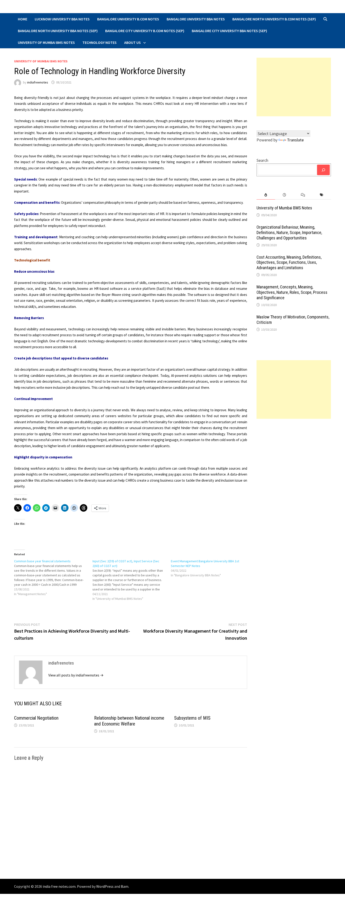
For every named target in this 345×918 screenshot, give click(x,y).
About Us (132, 42)
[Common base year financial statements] (53, 577)
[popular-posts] (266, 195)
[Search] (323, 170)
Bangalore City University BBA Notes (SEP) (229, 30)
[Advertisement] (294, 87)
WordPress (105, 886)
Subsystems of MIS (192, 718)
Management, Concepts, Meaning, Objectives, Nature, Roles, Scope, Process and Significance (292, 292)
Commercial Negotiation (36, 718)
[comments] (303, 195)
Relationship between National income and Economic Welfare (129, 721)
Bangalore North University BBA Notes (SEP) (58, 30)
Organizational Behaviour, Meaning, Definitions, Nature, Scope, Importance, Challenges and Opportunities (289, 232)
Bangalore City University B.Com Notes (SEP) (144, 30)
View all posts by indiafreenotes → (76, 675)
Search (262, 160)
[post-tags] (321, 195)
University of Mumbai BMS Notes (46, 42)
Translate (295, 140)
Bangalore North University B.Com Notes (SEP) (274, 19)
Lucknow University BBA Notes (62, 19)
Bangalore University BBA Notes (196, 19)
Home (22, 19)
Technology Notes (99, 42)
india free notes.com (59, 886)
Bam (124, 886)
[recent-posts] (284, 195)
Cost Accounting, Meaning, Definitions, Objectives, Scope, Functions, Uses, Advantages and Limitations (289, 262)
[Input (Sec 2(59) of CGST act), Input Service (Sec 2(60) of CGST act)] (131, 580)
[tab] (266, 195)
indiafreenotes (37, 82)
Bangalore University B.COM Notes (128, 19)
